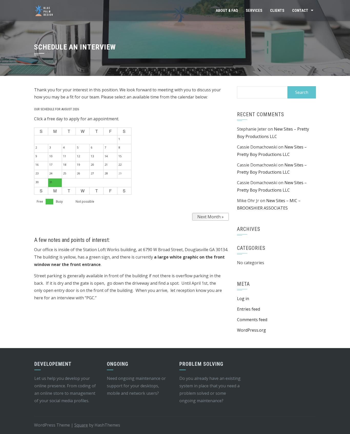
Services (254, 10)
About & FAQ (227, 10)
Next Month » (210, 217)
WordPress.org (251, 330)
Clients (277, 10)
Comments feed (252, 319)
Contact (300, 10)
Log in (243, 298)
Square (81, 425)
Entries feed (248, 309)
